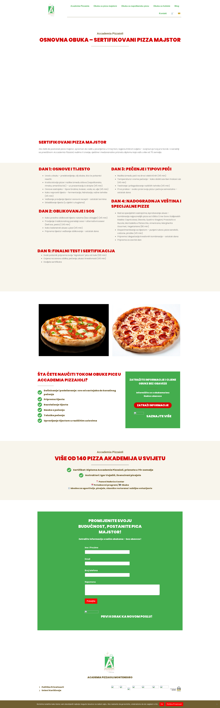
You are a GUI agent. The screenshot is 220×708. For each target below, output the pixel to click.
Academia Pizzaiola (80, 6)
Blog (177, 6)
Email (88, 559)
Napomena (90, 582)
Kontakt (163, 13)
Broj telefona (92, 570)
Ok (162, 704)
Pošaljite (91, 601)
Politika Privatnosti (174, 704)
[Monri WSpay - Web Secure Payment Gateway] (175, 688)
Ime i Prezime (92, 547)
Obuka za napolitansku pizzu (135, 6)
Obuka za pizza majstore (105, 6)
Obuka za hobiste (161, 6)
